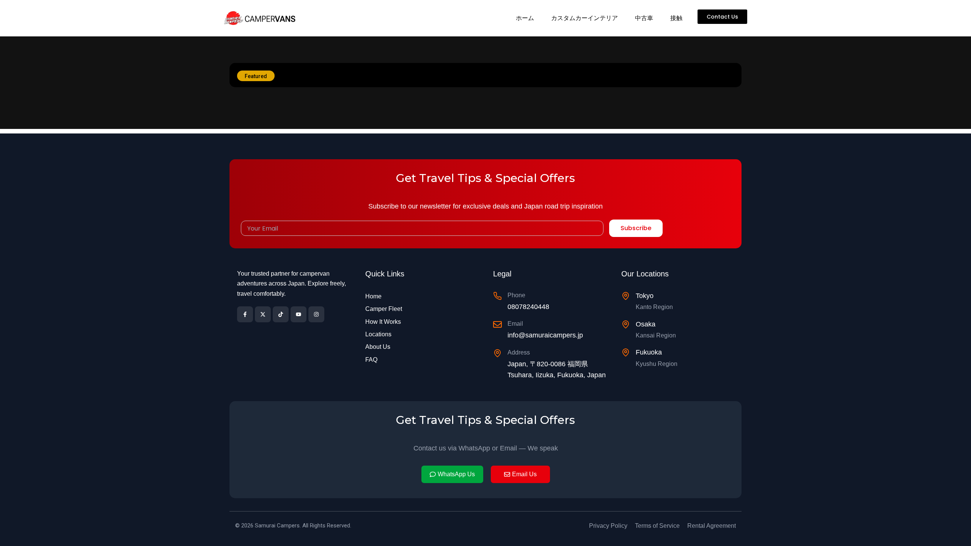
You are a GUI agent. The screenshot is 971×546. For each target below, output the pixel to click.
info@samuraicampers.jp (545, 335)
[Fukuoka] (625, 352)
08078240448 (528, 307)
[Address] (497, 353)
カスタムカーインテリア (584, 18)
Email (515, 323)
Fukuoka (649, 352)
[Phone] (497, 296)
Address (518, 352)
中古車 (644, 18)
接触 (676, 18)
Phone (516, 295)
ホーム (525, 18)
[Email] (497, 324)
